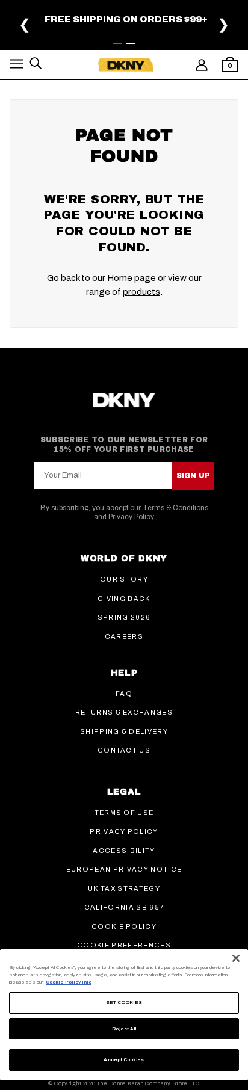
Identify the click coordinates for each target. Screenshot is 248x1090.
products (141, 292)
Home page (131, 278)
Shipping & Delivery (124, 731)
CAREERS (124, 636)
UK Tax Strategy (124, 888)
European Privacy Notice (124, 869)
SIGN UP (193, 476)
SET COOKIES (124, 1002)
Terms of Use (124, 812)
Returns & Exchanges (124, 712)
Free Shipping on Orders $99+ (126, 19)
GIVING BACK (124, 598)
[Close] (236, 958)
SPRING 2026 (124, 617)
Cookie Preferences (124, 945)
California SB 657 (124, 907)
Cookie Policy (124, 926)
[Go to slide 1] (117, 43)
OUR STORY (124, 579)
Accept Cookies (124, 1059)
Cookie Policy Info (68, 982)
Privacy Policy (131, 517)
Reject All (124, 1029)
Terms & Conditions (175, 507)
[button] (16, 66)
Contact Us (124, 750)
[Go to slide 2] (130, 43)
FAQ (124, 693)
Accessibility (124, 850)
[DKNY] (125, 65)
